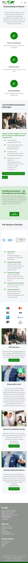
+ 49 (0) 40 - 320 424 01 (11, 512)
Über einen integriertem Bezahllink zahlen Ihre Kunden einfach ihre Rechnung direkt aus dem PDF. (15, 276)
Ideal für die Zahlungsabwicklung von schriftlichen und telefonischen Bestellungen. (15, 255)
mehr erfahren (14, 360)
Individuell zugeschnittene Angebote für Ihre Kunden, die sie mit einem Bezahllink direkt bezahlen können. (15, 265)
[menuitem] (8, 560)
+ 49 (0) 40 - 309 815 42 (9, 513)
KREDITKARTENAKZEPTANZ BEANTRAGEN (13, 173)
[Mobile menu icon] (25, 2)
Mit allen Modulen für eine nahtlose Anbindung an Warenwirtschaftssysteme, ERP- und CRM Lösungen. (15, 293)
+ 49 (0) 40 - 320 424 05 (6, 517)
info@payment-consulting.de (11, 514)
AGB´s (4, 177)
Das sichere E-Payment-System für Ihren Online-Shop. (15, 284)
